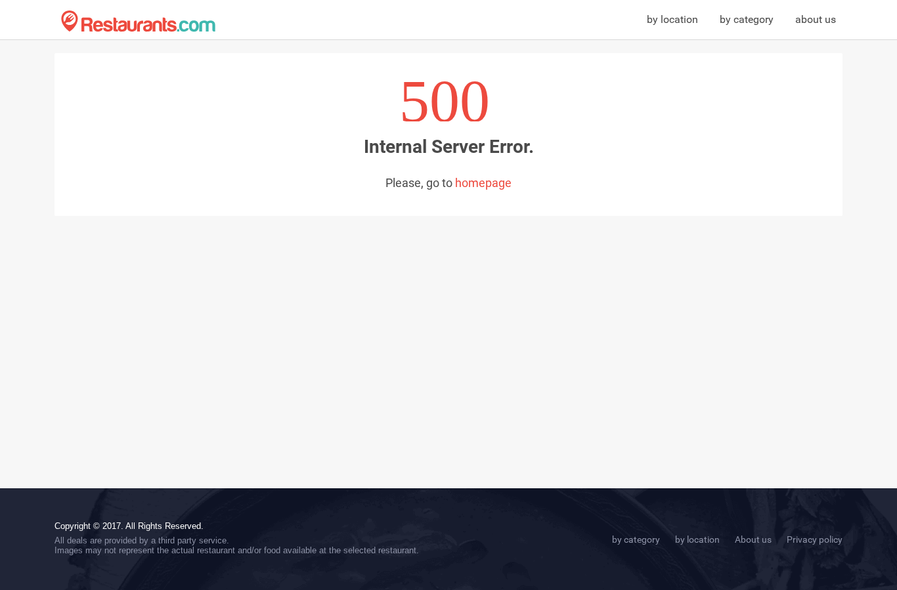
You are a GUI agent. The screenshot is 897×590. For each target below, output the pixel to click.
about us (815, 19)
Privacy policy (814, 539)
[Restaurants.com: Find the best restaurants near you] (138, 21)
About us (753, 539)
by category (747, 19)
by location (672, 19)
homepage (483, 183)
